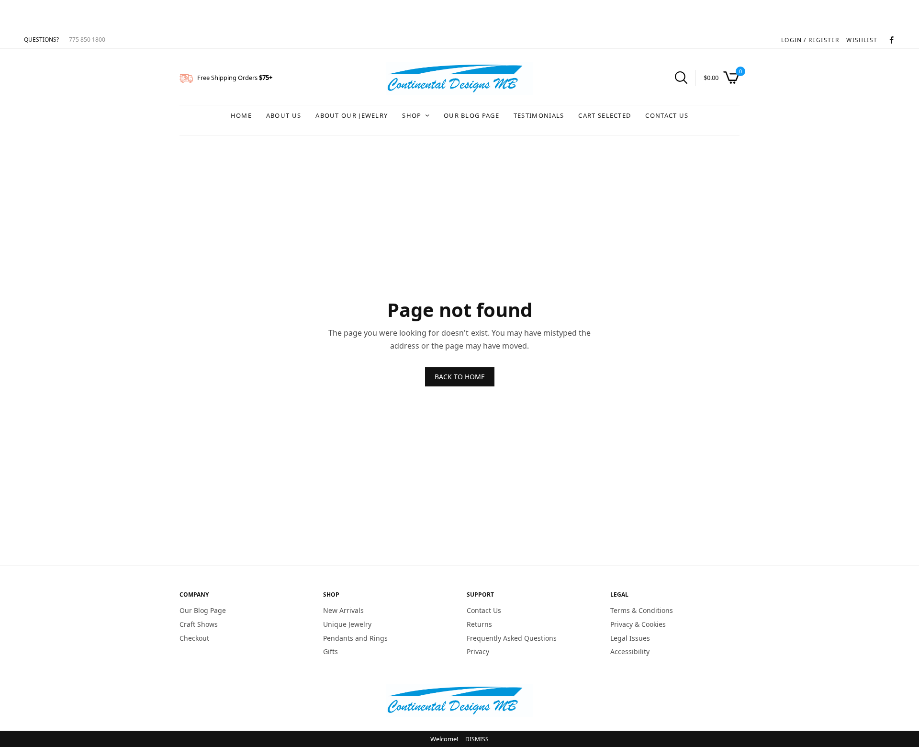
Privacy (478, 651)
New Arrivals (343, 610)
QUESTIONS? (41, 39)
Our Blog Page (471, 115)
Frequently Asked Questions (512, 637)
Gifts (330, 651)
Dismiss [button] (477, 739)
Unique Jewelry (347, 624)
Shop (411, 115)
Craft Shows (198, 624)
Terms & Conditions (641, 610)
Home (241, 115)
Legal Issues (630, 637)
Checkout (194, 637)
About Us (283, 115)
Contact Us (666, 115)
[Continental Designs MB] (459, 78)
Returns (479, 624)
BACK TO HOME (460, 376)
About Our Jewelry (351, 115)
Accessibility (630, 651)
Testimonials (539, 115)
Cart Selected (604, 115)
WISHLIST (861, 40)
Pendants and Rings (355, 637)
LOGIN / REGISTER (810, 40)
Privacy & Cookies (638, 624)
